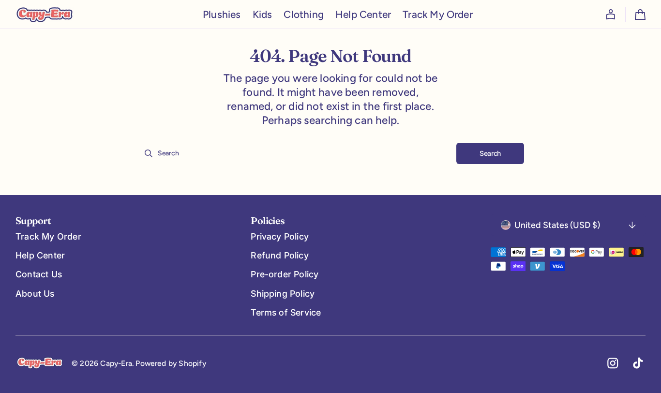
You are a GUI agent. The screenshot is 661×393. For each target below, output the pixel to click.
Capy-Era (116, 363)
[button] (610, 14)
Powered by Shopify (170, 363)
